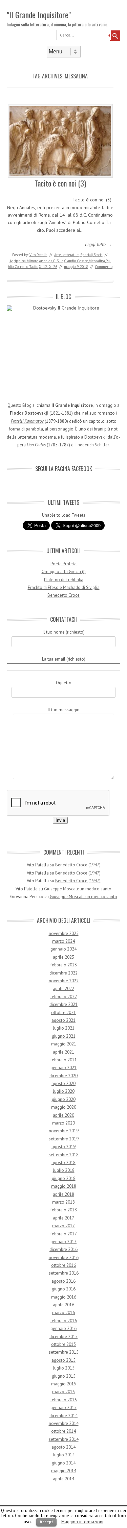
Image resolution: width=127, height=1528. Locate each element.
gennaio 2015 (63, 1407)
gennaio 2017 (63, 1241)
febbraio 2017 (63, 1234)
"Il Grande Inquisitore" (39, 14)
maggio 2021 (63, 1044)
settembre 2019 (64, 1139)
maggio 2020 (63, 1107)
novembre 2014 (64, 1423)
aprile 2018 (63, 1194)
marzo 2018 (63, 1202)
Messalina (97, 260)
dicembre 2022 (63, 973)
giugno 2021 (64, 1036)
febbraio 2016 (63, 1321)
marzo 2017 (63, 1226)
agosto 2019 (63, 1147)
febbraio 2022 (63, 997)
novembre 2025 (64, 933)
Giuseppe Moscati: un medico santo (77, 889)
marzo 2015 (63, 1392)
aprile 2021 (63, 1052)
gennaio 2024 (63, 949)
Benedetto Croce (63, 595)
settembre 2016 (64, 1273)
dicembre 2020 (63, 1076)
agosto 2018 (63, 1162)
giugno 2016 (64, 1289)
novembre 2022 (64, 981)
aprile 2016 (63, 1305)
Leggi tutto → (98, 244)
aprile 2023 (63, 957)
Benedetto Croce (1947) (78, 865)
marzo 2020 (63, 1123)
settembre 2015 (64, 1352)
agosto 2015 (63, 1360)
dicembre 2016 (63, 1249)
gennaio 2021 (63, 1067)
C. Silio (58, 260)
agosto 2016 (63, 1281)
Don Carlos (36, 445)
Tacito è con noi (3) (60, 183)
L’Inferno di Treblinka (63, 580)
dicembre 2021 (63, 1004)
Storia (98, 254)
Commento (103, 266)
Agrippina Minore (23, 260)
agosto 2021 (63, 1020)
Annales (45, 260)
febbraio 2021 (63, 1060)
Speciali (86, 254)
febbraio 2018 (63, 1210)
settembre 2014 (64, 1439)
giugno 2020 (64, 1099)
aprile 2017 (63, 1218)
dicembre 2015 (63, 1336)
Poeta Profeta (63, 564)
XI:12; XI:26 (48, 266)
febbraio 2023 (63, 965)
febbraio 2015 (63, 1400)
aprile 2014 (63, 1479)
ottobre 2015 (63, 1344)
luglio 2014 (64, 1455)
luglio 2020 (64, 1091)
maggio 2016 (63, 1297)
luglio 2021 (64, 1028)
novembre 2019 (64, 1131)
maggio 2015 (63, 1384)
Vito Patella (38, 254)
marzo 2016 (63, 1312)
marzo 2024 (63, 941)
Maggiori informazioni (82, 1522)
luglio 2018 (64, 1170)
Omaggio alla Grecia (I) (64, 571)
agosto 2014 (63, 1447)
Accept (46, 1522)
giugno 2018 (64, 1178)
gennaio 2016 (63, 1328)
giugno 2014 (64, 1463)
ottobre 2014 (63, 1431)
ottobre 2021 (63, 1012)
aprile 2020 (63, 1115)
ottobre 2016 (63, 1265)
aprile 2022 (63, 988)
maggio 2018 (63, 1186)
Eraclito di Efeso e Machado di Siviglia (64, 587)
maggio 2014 (63, 1471)
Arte (57, 254)
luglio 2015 (64, 1368)
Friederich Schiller (92, 445)
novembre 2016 (64, 1257)
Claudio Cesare (76, 260)
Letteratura (71, 254)
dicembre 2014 (63, 1416)
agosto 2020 (63, 1083)
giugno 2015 (64, 1376)
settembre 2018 (64, 1155)
